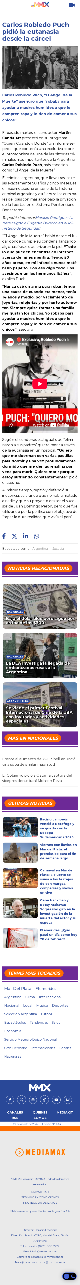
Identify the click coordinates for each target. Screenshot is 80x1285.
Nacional (11, 1005)
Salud (56, 1023)
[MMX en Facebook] (10, 1100)
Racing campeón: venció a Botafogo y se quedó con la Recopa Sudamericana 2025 (57, 828)
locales (65, 1048)
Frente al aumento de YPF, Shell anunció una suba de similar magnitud (39, 762)
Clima (30, 997)
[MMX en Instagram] (33, 1100)
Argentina (40, 549)
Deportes (60, 1006)
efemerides (46, 988)
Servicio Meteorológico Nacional (30, 1040)
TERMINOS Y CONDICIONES (40, 1197)
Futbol (46, 1014)
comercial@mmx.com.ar (47, 1256)
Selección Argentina (20, 1014)
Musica (42, 1006)
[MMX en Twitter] (21, 1099)
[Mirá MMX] (72, 5)
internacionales (43, 1048)
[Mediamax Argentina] (40, 1152)
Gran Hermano (15, 1048)
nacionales (12, 1057)
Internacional (50, 997)
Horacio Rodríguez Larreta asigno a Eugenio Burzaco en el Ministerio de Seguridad (38, 223)
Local (27, 1005)
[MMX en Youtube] (56, 1100)
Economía (12, 1031)
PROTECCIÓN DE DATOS (40, 1202)
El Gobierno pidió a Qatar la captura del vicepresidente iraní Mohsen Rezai (37, 778)
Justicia (58, 549)
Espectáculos (15, 1023)
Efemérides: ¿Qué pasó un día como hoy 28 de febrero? (58, 934)
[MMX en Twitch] (68, 1100)
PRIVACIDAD (40, 1192)
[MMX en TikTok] (44, 1099)
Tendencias (39, 1023)
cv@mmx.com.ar (54, 1262)
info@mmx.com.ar (44, 1251)
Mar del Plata (18, 988)
